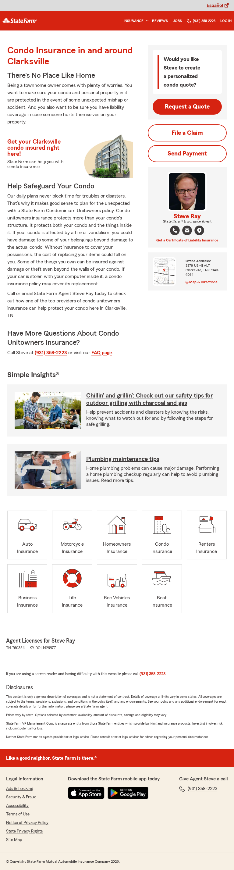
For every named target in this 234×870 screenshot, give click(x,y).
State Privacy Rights (24, 831)
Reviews (160, 21)
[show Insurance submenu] (146, 21)
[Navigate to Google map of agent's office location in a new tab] (199, 230)
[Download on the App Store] (86, 793)
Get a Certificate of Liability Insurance (187, 240)
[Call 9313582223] (175, 230)
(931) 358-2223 (204, 21)
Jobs (177, 21)
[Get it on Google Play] (128, 793)
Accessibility (17, 806)
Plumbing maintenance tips (122, 459)
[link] (20, 21)
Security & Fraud (21, 797)
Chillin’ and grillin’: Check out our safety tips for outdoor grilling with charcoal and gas (149, 399)
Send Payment (187, 154)
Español (215, 5)
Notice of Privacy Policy (27, 823)
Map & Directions (203, 282)
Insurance (134, 21)
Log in (226, 21)
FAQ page (101, 352)
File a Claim (187, 133)
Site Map (14, 840)
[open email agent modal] (187, 231)
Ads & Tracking (19, 788)
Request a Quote (187, 107)
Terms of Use (18, 814)
